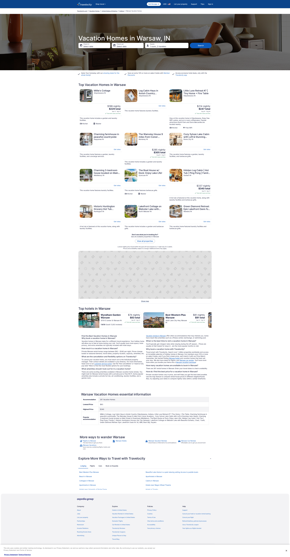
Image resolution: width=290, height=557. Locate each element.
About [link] (79, 510)
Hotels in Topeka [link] (152, 489)
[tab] (83, 465)
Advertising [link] (80, 535)
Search (201, 45)
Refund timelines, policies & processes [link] (194, 521)
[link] (96, 442)
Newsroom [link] (80, 524)
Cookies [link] (149, 514)
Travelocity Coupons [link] (118, 532)
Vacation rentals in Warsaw (156, 336)
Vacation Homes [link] (94, 11)
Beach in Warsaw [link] (85, 476)
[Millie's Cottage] (100, 109)
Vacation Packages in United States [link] (123, 517)
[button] (145, 458)
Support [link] (184, 510)
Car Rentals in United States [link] (121, 524)
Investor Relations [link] (82, 528)
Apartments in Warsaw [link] (87, 485)
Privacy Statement (11, 555)
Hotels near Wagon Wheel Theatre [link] (158, 485)
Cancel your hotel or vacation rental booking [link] (196, 514)
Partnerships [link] (81, 521)
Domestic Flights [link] (117, 521)
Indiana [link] (121, 11)
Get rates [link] (162, 106)
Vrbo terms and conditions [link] (155, 521)
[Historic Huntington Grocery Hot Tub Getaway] (100, 217)
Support (194, 4)
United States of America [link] (109, 11)
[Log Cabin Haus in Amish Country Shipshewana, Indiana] (145, 109)
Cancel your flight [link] (188, 517)
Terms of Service (24, 555)
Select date (88, 46)
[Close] (286, 550)
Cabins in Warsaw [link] (152, 481)
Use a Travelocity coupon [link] (190, 524)
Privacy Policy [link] (151, 510)
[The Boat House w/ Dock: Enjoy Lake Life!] (145, 185)
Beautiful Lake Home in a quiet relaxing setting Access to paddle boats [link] (172, 472)
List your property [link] (82, 517)
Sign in (210, 4)
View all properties (145, 241)
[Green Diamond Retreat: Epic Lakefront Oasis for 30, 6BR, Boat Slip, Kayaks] (190, 217)
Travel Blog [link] (115, 539)
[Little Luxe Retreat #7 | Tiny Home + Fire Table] (190, 109)
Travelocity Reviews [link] (118, 528)
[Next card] (211, 320)
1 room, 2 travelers (158, 46)
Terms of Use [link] (151, 517)
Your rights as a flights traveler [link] (191, 528)
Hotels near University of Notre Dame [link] (93, 489)
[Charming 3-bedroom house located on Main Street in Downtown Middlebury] (100, 185)
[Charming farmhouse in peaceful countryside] (100, 148)
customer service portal (103, 364)
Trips (202, 4)
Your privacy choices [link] (154, 528)
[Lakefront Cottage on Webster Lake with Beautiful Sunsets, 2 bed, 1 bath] (145, 217)
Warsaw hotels (174, 358)
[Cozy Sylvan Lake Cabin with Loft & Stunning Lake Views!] (190, 148)
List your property (180, 4)
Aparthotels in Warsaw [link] (154, 476)
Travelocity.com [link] (82, 11)
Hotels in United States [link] (119, 510)
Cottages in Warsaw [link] (86, 481)
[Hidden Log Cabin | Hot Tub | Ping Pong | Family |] (190, 185)
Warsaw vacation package (186, 362)
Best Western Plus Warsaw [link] (89, 472)
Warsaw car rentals (187, 360)
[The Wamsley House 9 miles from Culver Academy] (145, 148)
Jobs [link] (78, 514)
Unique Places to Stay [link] (119, 535)
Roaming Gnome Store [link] (84, 532)
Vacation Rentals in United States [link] (122, 514)
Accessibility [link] (151, 524)
